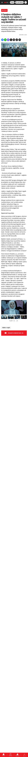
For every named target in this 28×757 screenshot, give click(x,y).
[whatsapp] (5, 39)
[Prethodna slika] (14, 321)
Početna (3, 755)
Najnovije (10, 755)
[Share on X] (11, 40)
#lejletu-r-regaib (6, 327)
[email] (14, 39)
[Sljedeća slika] (17, 321)
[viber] (8, 39)
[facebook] (2, 40)
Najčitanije (17, 755)
